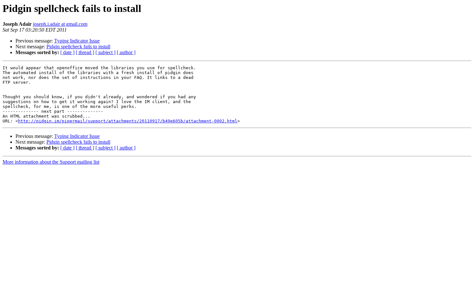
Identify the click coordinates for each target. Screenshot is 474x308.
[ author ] (126, 52)
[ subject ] (105, 52)
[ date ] (67, 52)
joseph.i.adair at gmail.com (60, 24)
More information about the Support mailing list (51, 162)
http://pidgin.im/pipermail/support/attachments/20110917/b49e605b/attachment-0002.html (127, 121)
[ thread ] (85, 52)
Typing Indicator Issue (77, 40)
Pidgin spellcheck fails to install (78, 46)
